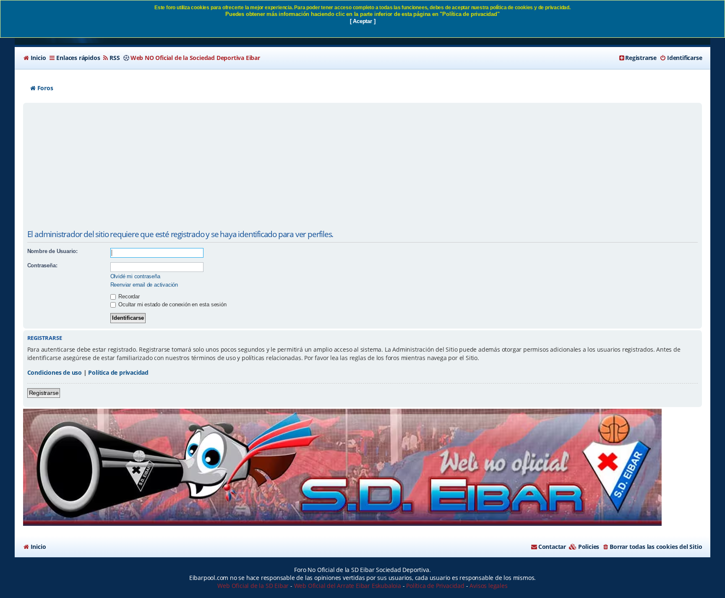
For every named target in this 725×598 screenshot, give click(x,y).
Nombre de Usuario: (52, 251)
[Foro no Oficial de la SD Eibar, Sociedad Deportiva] (342, 467)
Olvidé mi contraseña (135, 276)
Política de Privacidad (435, 586)
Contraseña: (42, 265)
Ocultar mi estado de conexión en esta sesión (172, 304)
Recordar (128, 296)
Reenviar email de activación (144, 285)
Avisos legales (488, 586)
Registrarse (44, 392)
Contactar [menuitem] (552, 547)
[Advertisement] (362, 168)
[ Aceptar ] (363, 21)
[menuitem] (34, 58)
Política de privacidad (118, 372)
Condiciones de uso (54, 372)
